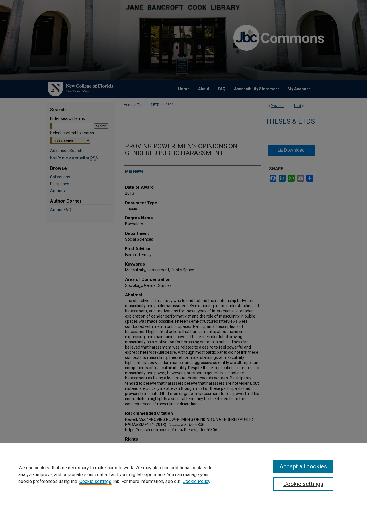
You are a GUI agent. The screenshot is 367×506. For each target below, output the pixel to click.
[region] (183, 474)
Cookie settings (95, 481)
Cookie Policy (196, 481)
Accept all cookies (303, 466)
